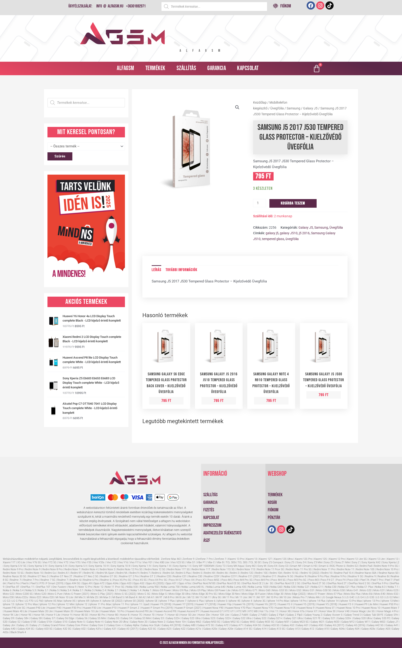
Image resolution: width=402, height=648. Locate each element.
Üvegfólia (277, 108)
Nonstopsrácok (234, 643)
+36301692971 (136, 6)
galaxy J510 (289, 233)
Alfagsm (125, 68)
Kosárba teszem (293, 203)
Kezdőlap (260, 102)
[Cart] (316, 68)
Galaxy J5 (310, 108)
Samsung (293, 108)
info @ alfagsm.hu (109, 6)
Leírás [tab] (156, 270)
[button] (237, 107)
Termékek (155, 68)
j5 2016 (304, 233)
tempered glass (273, 239)
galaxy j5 (272, 233)
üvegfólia (292, 239)
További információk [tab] (181, 270)
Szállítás (186, 68)
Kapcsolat (248, 68)
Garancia (216, 68)
